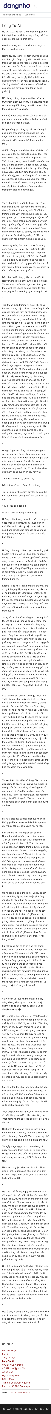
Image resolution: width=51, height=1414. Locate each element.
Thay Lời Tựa (9, 1357)
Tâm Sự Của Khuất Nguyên (16, 1382)
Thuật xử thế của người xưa (20, 1392)
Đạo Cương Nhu (10, 1375)
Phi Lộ (5, 1354)
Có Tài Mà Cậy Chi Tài (13, 1368)
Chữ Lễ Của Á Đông (12, 1364)
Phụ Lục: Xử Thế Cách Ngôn (16, 1386)
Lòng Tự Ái (8, 1361)
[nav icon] (43, 6)
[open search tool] (35, 6)
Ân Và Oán (7, 1372)
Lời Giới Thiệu (9, 1350)
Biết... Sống (8, 1379)
